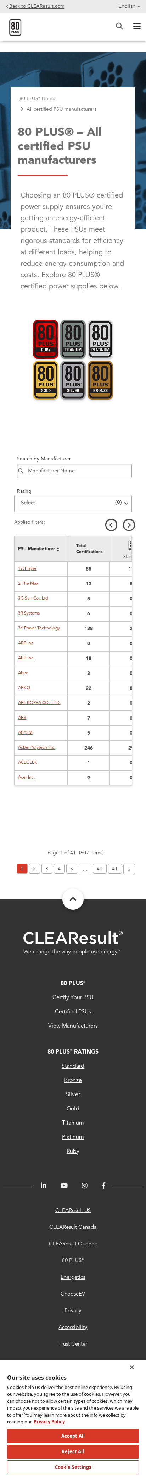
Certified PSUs (73, 1012)
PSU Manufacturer (36, 549)
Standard (73, 1066)
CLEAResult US (73, 1210)
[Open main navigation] (135, 27)
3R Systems (29, 613)
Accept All (73, 1436)
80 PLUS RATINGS (73, 1052)
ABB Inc (25, 643)
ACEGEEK (27, 763)
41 (115, 868)
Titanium (73, 1123)
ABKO (24, 688)
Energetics (73, 1277)
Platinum (73, 1137)
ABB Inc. (26, 658)
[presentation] (100, 549)
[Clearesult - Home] (73, 943)
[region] (73, 1417)
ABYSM (25, 733)
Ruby (73, 1152)
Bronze (73, 1080)
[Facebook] (104, 1186)
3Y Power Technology (39, 628)
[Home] (15, 27)
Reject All (73, 1451)
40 (99, 868)
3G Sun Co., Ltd (33, 598)
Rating (24, 491)
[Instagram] (85, 1186)
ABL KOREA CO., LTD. (39, 703)
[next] (129, 525)
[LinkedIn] (44, 1186)
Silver (73, 1095)
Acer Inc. (26, 777)
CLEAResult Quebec (73, 1244)
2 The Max (28, 584)
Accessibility (72, 1327)
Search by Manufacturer (44, 458)
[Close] (132, 1367)
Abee (23, 673)
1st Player (27, 569)
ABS (22, 718)
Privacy (72, 1311)
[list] (41, 549)
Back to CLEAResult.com (36, 6)
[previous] (111, 525)
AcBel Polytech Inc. (36, 748)
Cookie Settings (73, 1467)
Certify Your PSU (72, 998)
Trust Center (72, 1344)
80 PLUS (73, 983)
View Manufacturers (73, 1026)
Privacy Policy (49, 1421)
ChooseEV (73, 1294)
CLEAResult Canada (73, 1227)
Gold (73, 1109)
